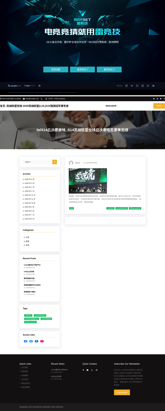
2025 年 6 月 (29, 179)
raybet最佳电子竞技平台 (32, 265)
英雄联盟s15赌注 (30, 292)
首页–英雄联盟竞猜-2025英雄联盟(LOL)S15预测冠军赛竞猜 (34, 105)
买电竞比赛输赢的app (31, 319)
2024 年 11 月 (30, 199)
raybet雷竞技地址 (40, 315)
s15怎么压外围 (29, 271)
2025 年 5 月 (29, 183)
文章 (27, 237)
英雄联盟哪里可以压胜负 (32, 285)
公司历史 (24, 379)
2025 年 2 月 (29, 187)
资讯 (27, 245)
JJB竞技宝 (28, 315)
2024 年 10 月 (30, 203)
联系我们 (24, 371)
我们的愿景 (25, 387)
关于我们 (24, 367)
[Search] (54, 162)
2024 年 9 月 (29, 207)
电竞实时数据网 (46, 319)
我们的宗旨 (25, 383)
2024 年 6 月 (29, 219)
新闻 (27, 241)
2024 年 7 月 (29, 215)
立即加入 (159, 106)
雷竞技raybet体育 (30, 322)
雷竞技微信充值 (29, 278)
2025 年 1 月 (29, 191)
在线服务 (24, 375)
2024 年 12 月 (30, 195)
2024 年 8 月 (29, 211)
